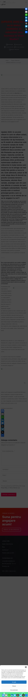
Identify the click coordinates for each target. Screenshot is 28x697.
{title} (17, 694)
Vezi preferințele (14, 690)
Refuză (14, 686)
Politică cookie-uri (11, 694)
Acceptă (14, 682)
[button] (26, 667)
